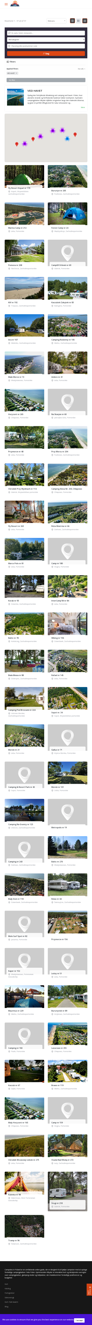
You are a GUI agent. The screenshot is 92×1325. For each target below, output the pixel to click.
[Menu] (6, 4)
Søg (47, 53)
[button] (16, 144)
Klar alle (81, 69)
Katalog (8, 1288)
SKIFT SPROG (89, 1292)
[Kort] (84, 20)
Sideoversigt (9, 1297)
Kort (6, 1284)
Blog (6, 1306)
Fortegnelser (9, 1293)
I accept (79, 1320)
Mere (83, 107)
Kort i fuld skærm (11, 1302)
